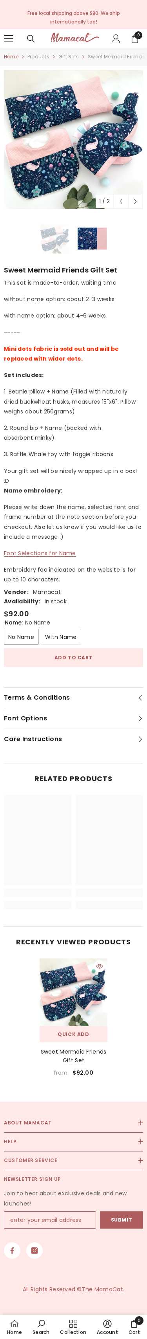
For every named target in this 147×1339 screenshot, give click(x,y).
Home (11, 56)
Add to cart (73, 657)
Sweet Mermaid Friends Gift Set (74, 1056)
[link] (38, 892)
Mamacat (47, 592)
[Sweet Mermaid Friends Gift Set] (73, 992)
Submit (121, 1219)
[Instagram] (34, 1250)
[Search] (31, 38)
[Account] (116, 38)
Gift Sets (68, 56)
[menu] (8, 38)
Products (38, 56)
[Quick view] (99, 966)
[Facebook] (12, 1250)
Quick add (73, 1034)
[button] (121, 201)
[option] (73, 139)
